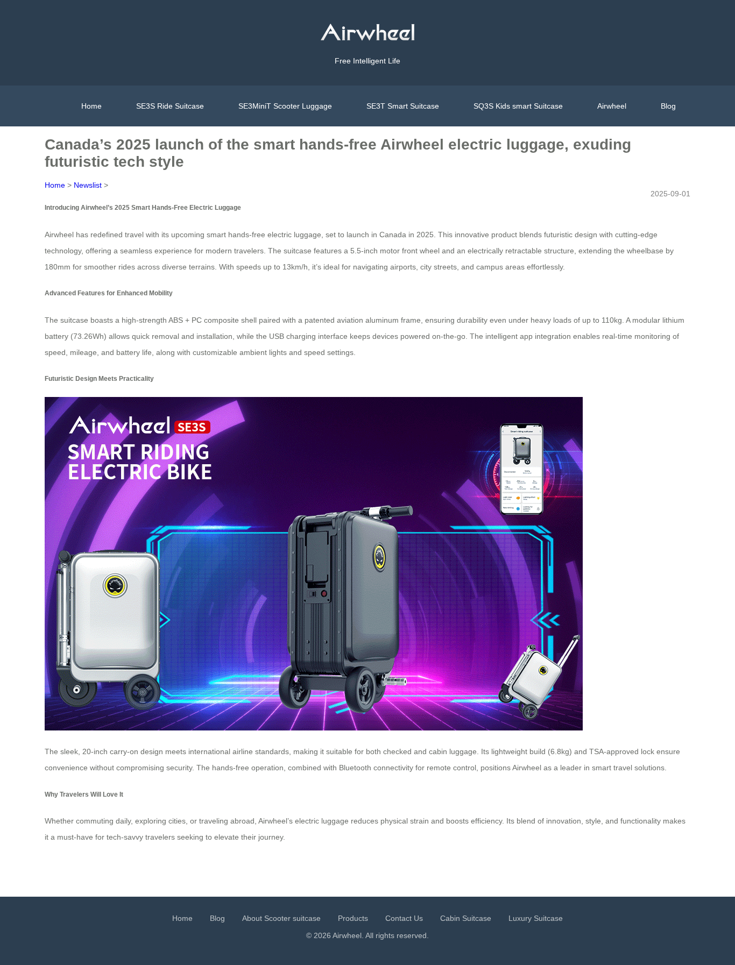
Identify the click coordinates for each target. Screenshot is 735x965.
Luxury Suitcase (535, 918)
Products (353, 918)
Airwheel (611, 106)
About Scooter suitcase (281, 918)
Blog (668, 106)
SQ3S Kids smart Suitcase (518, 106)
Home (91, 106)
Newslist (88, 185)
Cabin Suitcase (465, 918)
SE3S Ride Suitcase (170, 106)
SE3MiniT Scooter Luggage (285, 106)
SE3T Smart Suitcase (402, 106)
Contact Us (404, 918)
